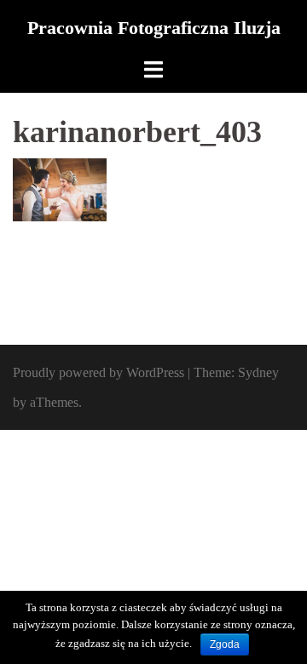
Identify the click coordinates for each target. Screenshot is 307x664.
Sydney (258, 372)
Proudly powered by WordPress (98, 372)
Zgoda (225, 644)
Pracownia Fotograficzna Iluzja (154, 27)
